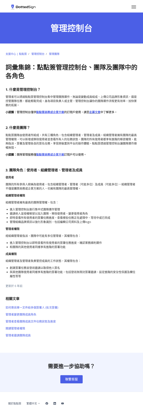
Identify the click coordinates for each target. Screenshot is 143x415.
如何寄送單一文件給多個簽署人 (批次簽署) (32, 307)
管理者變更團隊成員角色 (21, 314)
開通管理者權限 (15, 328)
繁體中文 (32, 403)
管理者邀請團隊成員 (18, 335)
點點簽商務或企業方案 (50, 112)
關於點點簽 (14, 403)
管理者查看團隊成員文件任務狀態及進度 (31, 321)
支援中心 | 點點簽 (16, 54)
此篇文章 (94, 112)
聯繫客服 (71, 379)
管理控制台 (37, 54)
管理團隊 (54, 54)
